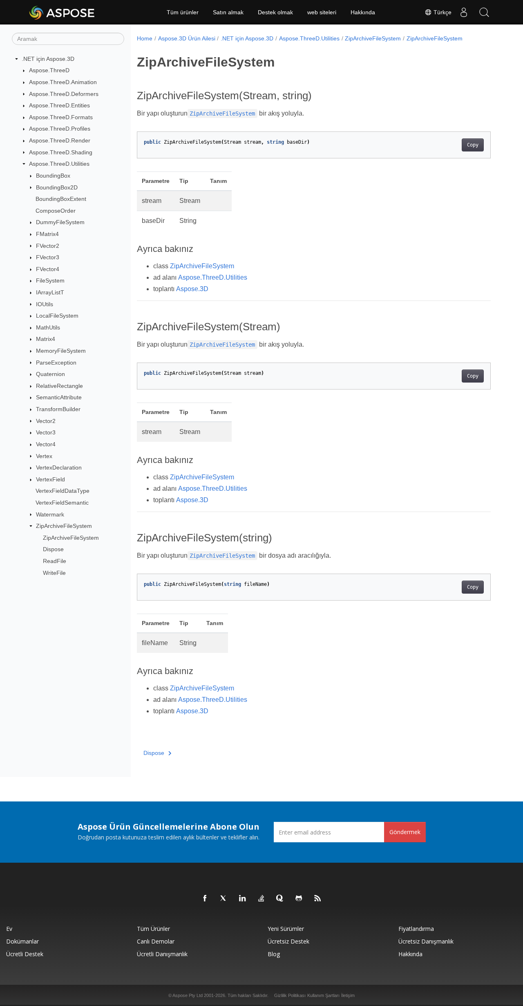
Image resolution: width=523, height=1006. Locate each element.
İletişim (348, 995)
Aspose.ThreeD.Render (59, 140)
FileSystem (50, 280)
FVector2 (47, 246)
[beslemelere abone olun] (318, 898)
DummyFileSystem (60, 222)
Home (144, 38)
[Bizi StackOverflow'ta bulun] (261, 898)
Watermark (50, 514)
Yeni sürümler (286, 929)
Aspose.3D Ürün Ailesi (186, 38)
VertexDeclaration (59, 467)
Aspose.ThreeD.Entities (59, 105)
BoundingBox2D (57, 187)
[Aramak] (484, 12)
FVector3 (47, 257)
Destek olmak (275, 12)
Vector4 (46, 444)
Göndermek (404, 832)
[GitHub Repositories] (299, 898)
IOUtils (44, 304)
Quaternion (50, 374)
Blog (274, 954)
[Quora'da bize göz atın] (280, 898)
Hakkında (363, 12)
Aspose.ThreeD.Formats (61, 117)
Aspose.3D (192, 288)
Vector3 (46, 432)
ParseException (56, 362)
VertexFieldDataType (62, 490)
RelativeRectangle (59, 386)
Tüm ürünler (183, 12)
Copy (472, 145)
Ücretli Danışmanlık (162, 954)
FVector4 (47, 269)
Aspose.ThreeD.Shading (60, 152)
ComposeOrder (56, 210)
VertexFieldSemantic (62, 502)
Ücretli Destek (24, 954)
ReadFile (54, 561)
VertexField (50, 479)
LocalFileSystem (57, 315)
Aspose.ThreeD (49, 70)
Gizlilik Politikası (290, 995)
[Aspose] (62, 12)
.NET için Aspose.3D (48, 59)
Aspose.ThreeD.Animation (63, 82)
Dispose (53, 549)
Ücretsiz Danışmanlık (426, 941)
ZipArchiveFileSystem (64, 526)
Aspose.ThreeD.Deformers (63, 94)
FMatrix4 (47, 234)
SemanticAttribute (59, 397)
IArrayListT (50, 292)
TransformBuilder (58, 409)
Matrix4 (45, 339)
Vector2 (46, 421)
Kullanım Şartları (323, 995)
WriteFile (54, 573)
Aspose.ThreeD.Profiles (59, 128)
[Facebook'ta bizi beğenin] (205, 898)
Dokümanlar (22, 941)
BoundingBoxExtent (61, 199)
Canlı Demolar (155, 941)
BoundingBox (53, 175)
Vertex (44, 456)
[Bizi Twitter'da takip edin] (224, 898)
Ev (9, 929)
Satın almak (228, 12)
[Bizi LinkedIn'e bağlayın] (242, 898)
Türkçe (441, 12)
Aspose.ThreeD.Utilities (59, 163)
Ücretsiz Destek (288, 941)
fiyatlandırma (416, 929)
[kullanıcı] (464, 12)
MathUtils (48, 327)
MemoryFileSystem (61, 350)
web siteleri (321, 12)
